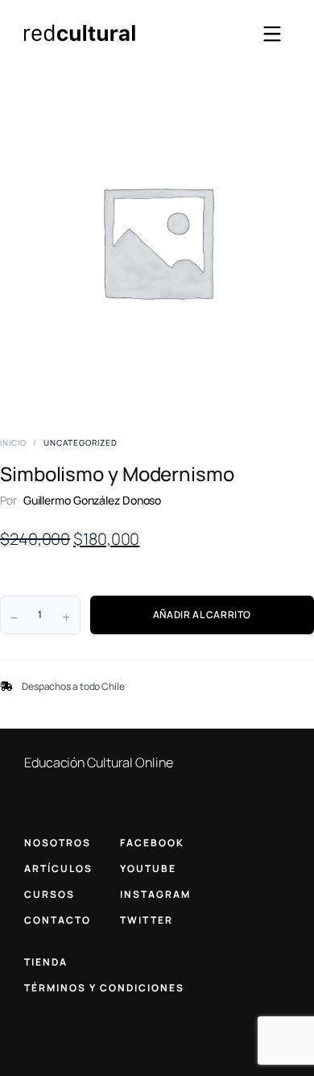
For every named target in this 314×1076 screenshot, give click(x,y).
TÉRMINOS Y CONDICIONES (104, 988)
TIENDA (46, 962)
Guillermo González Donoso (92, 500)
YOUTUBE (148, 868)
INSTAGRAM (155, 894)
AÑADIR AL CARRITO (202, 614)
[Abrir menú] (272, 34)
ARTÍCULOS (58, 868)
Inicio (13, 442)
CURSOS (49, 894)
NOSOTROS (57, 843)
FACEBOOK (152, 843)
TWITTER (146, 920)
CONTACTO (57, 920)
